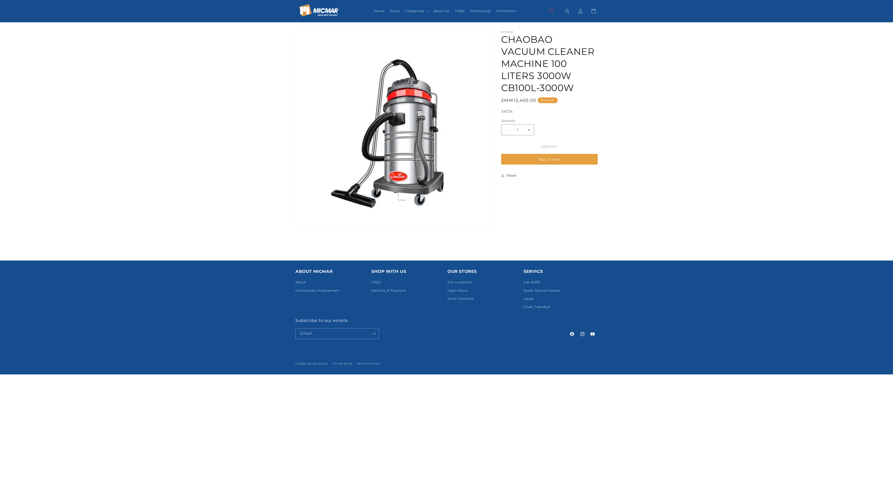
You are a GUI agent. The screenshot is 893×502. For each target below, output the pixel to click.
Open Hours (457, 290)
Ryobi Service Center (541, 290)
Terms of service (368, 363)
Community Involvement (317, 290)
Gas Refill (531, 282)
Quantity (508, 120)
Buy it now (549, 159)
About (300, 282)
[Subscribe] (374, 333)
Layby (528, 299)
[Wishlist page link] (551, 11)
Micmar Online (317, 363)
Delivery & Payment (388, 290)
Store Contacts (460, 299)
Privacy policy (343, 363)
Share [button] (511, 175)
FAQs (376, 282)
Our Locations (459, 282)
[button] (416, 11)
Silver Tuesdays (536, 307)
